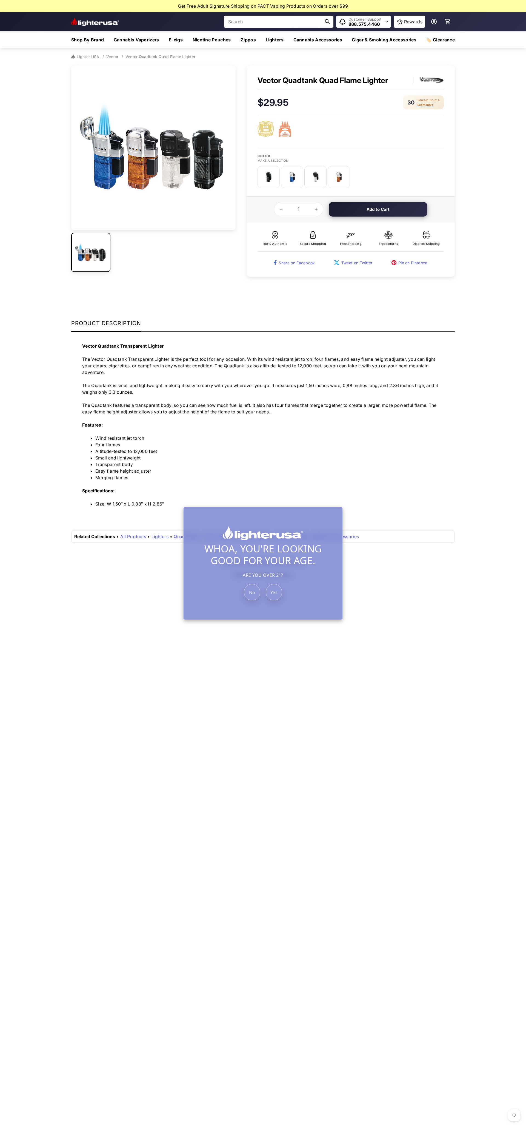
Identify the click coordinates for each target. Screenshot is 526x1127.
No (252, 593)
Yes (274, 593)
